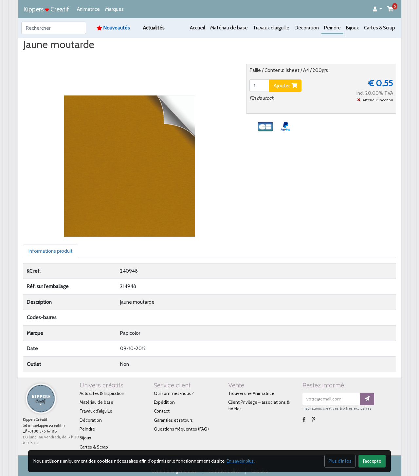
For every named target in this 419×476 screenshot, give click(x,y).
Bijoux (352, 28)
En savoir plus (240, 461)
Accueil (197, 28)
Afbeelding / (42, 57)
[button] (377, 9)
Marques (114, 9)
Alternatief (158, 57)
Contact (162, 411)
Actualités (154, 28)
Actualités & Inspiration (102, 393)
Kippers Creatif (46, 9)
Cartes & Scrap (379, 28)
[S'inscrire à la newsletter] (367, 399)
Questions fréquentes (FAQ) (181, 429)
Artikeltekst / (124, 57)
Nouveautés (116, 28)
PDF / (95, 57)
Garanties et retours (173, 420)
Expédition (164, 402)
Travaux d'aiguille (271, 28)
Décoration (307, 28)
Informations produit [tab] (50, 251)
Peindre (332, 28)
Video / (73, 57)
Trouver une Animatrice (251, 393)
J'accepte (372, 461)
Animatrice (88, 9)
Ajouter (282, 85)
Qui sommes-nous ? (174, 393)
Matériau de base (229, 28)
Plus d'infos (340, 461)
